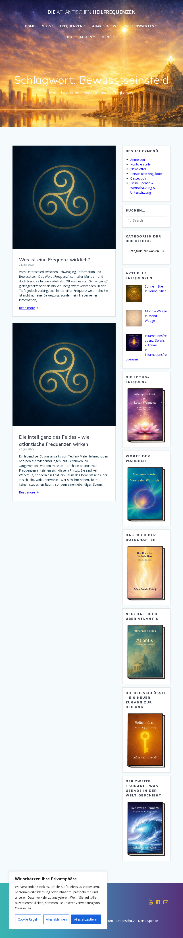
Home (30, 26)
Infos (46, 26)
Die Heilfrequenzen (92, 12)
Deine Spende (148, 921)
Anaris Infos (104, 26)
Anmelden (137, 159)
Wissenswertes (139, 26)
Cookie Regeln (28, 919)
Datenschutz (125, 921)
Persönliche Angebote (146, 174)
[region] (58, 900)
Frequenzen (71, 26)
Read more (27, 308)
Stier (162, 291)
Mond (152, 316)
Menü (107, 37)
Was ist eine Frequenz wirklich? (54, 260)
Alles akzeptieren (86, 919)
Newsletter (138, 169)
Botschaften (79, 37)
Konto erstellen (141, 164)
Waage (150, 320)
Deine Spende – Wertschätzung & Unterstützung (142, 188)
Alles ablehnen (56, 919)
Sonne (153, 291)
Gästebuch (138, 178)
